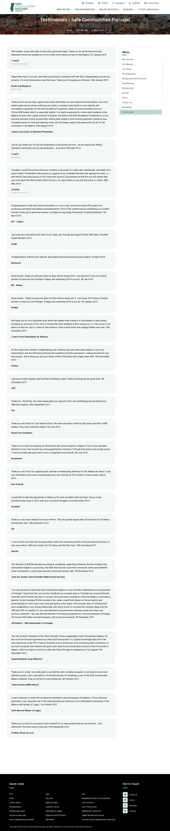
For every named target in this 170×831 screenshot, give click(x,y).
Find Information (84, 9)
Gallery (49, 798)
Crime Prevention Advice (93, 815)
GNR (47, 794)
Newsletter (127, 107)
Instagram (120, 3)
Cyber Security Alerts (56, 815)
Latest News (153, 3)
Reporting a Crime (54, 811)
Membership (127, 88)
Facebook (89, 3)
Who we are (63, 9)
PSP (83, 794)
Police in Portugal (17, 815)
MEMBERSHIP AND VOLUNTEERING (96, 798)
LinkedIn (136, 3)
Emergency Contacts (91, 811)
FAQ (11, 794)
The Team (126, 69)
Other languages (148, 9)
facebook (133, 795)
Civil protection (89, 807)
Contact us (127, 102)
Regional (128, 9)
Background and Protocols (134, 78)
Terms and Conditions (83, 827)
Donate (125, 93)
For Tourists (88, 803)
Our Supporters (129, 74)
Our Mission (127, 64)
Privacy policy (67, 827)
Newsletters (52, 803)
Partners (50, 820)
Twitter (104, 3)
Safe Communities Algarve (21, 820)
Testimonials (128, 112)
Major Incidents (108, 9)
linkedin (132, 811)
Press (125, 98)
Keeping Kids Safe (17, 811)
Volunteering (128, 83)
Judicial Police (52, 807)
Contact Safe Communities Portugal (99, 820)
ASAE (11, 798)
